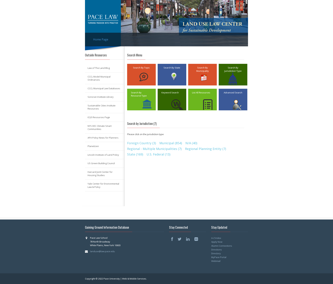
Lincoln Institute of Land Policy (103, 154)
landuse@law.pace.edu (102, 251)
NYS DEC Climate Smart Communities (100, 127)
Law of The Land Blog (99, 68)
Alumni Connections (221, 245)
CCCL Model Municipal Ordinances (99, 78)
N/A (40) (191, 143)
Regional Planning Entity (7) (205, 149)
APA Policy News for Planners (103, 137)
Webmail (215, 261)
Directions (216, 249)
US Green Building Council (101, 163)
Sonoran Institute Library (101, 96)
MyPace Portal (218, 257)
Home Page (100, 39)
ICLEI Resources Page (99, 117)
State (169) (135, 154)
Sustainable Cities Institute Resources (102, 107)
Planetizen (93, 146)
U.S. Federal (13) (158, 154)
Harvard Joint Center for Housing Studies (100, 173)
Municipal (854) (170, 143)
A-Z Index (216, 238)
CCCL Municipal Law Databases (104, 88)
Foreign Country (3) (141, 143)
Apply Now (216, 241)
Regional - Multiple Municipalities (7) (154, 149)
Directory (216, 253)
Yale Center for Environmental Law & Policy (103, 185)
